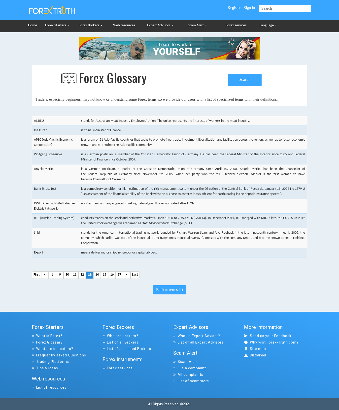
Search (244, 80)
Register (234, 7)
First (37, 275)
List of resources (51, 387)
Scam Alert (196, 25)
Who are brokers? (122, 336)
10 (67, 275)
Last (135, 275)
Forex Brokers (89, 25)
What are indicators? (54, 349)
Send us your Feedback (270, 336)
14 (97, 275)
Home (32, 25)
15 (104, 275)
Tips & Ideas (47, 368)
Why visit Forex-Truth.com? (274, 342)
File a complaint (192, 368)
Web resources (124, 25)
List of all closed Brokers (129, 349)
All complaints (190, 375)
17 (119, 275)
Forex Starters (56, 25)
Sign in (249, 7)
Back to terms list (169, 289)
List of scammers (193, 381)
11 (74, 275)
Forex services (236, 25)
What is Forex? (49, 336)
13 (89, 275)
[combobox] (202, 80)
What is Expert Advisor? (199, 336)
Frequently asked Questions (61, 355)
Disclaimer (258, 355)
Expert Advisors (159, 25)
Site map (258, 349)
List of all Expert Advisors (201, 342)
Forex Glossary (49, 342)
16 (112, 275)
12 (82, 275)
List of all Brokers (122, 342)
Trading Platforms (52, 362)
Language (267, 25)
